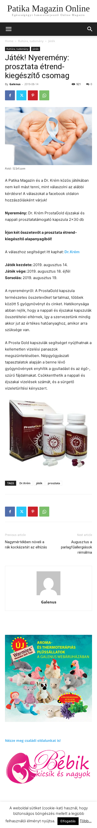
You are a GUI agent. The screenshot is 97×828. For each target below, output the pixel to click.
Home (9, 41)
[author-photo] (48, 595)
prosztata (54, 483)
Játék (51, 41)
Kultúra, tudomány (31, 41)
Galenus (14, 84)
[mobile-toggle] (8, 29)
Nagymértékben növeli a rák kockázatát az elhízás (26, 544)
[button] (90, 29)
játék (39, 483)
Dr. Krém (72, 251)
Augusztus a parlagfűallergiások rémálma (76, 547)
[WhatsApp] (44, 95)
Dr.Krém (25, 483)
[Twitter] (21, 95)
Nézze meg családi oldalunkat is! (33, 740)
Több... (86, 821)
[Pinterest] (33, 95)
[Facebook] (10, 95)
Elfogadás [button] (68, 821)
